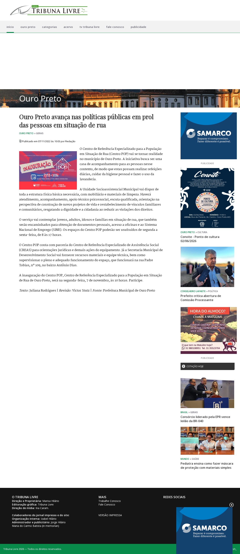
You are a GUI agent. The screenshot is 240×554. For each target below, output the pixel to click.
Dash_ (233, 549)
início (10, 27)
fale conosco (115, 27)
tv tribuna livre (90, 27)
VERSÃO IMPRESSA (110, 515)
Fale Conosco (106, 504)
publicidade (138, 27)
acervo (68, 27)
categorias (49, 27)
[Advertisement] (120, 61)
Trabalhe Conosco (109, 501)
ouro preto (27, 27)
